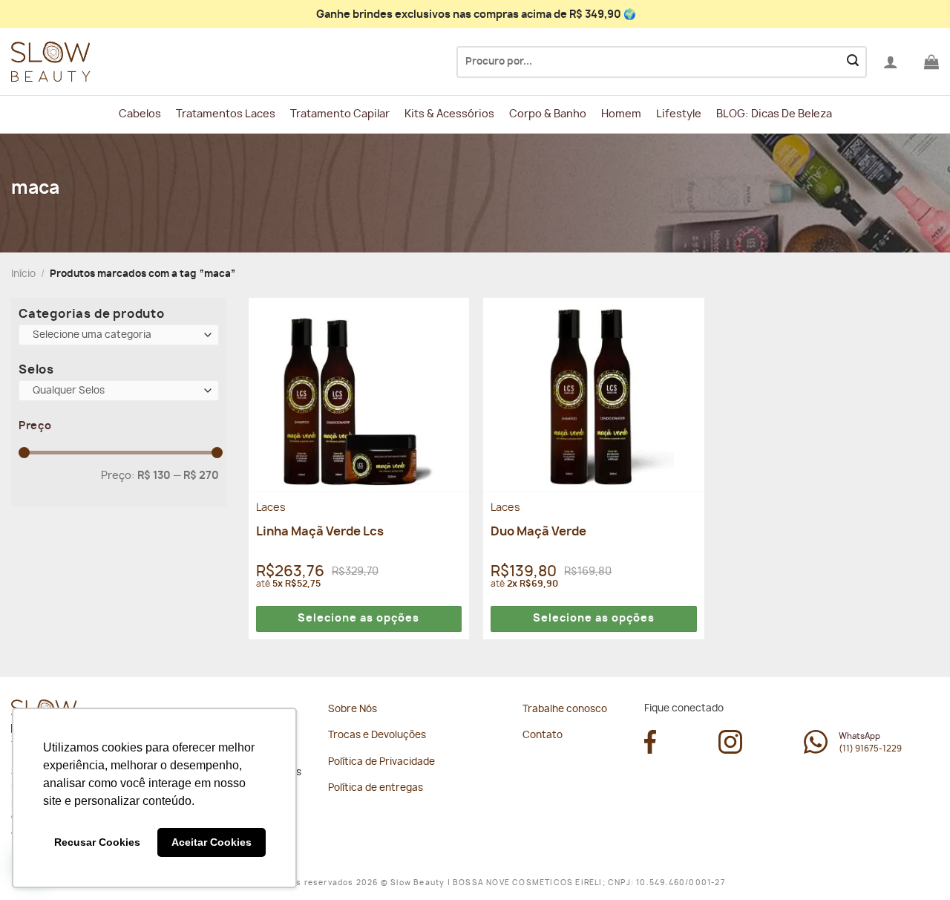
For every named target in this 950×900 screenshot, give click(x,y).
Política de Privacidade (381, 762)
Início (23, 274)
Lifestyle (678, 114)
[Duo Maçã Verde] (593, 394)
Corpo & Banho (547, 114)
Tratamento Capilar (340, 114)
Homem (621, 114)
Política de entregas (375, 788)
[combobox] (119, 335)
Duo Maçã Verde (538, 532)
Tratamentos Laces (225, 114)
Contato (542, 735)
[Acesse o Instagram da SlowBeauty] (730, 750)
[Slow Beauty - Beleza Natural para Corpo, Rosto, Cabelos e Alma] (85, 62)
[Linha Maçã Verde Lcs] (359, 394)
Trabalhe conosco (564, 709)
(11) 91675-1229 (870, 749)
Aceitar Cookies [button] (211, 842)
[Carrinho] (931, 61)
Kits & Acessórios (449, 114)
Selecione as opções (358, 618)
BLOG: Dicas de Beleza (774, 114)
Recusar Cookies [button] (97, 842)
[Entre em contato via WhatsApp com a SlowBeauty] (816, 750)
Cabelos (140, 114)
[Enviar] (852, 62)
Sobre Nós (352, 709)
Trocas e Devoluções (377, 735)
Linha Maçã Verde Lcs (320, 532)
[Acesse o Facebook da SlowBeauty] (650, 750)
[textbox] (116, 335)
